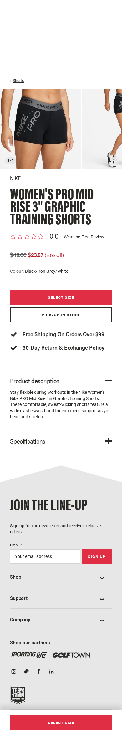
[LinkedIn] (51, 672)
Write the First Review (84, 237)
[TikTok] (26, 672)
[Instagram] (14, 672)
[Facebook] (39, 672)
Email (16, 545)
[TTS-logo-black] (18, 697)
